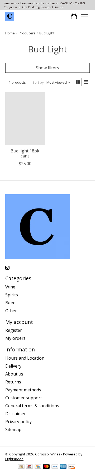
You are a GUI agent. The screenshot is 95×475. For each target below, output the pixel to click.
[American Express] (63, 467)
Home (10, 33)
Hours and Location (24, 358)
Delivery (13, 366)
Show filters (47, 68)
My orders (15, 338)
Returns (13, 382)
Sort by (38, 82)
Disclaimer (15, 414)
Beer (10, 303)
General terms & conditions (32, 406)
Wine (10, 287)
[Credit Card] (38, 467)
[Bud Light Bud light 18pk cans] (25, 118)
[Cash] (21, 467)
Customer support (23, 398)
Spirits (11, 295)
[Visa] (54, 467)
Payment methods (23, 390)
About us (14, 374)
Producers (27, 33)
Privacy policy (18, 421)
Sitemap (13, 429)
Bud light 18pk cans (25, 153)
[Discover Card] (71, 467)
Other (11, 311)
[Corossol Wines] (9, 16)
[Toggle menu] (84, 16)
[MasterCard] (46, 467)
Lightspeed (14, 458)
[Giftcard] (29, 467)
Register (13, 330)
